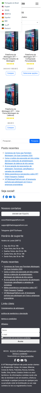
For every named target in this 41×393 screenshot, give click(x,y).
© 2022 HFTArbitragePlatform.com (23, 351)
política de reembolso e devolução (14, 313)
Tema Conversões (27, 356)
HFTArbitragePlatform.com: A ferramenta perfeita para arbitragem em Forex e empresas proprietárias (20, 182)
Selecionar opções (30, 73)
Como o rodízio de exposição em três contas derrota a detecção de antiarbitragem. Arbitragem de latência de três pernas (22, 161)
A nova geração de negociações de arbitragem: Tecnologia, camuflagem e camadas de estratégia (19, 168)
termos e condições (9, 319)
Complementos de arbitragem (12, 308)
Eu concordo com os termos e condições (17, 338)
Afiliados (4, 324)
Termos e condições (19, 354)
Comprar (10, 73)
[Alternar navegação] (37, 3)
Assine (20, 341)
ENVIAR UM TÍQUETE (20, 214)
